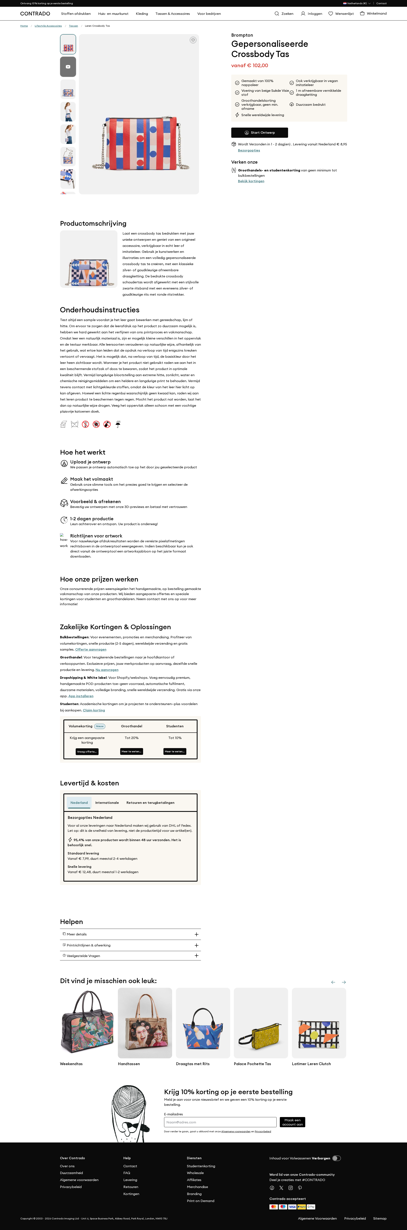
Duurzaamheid (71, 1173)
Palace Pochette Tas (252, 1063)
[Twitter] (283, 1187)
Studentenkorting (201, 1166)
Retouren (130, 1187)
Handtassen (129, 1063)
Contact (381, 3)
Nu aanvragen (107, 670)
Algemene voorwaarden (79, 1180)
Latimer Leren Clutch (311, 1063)
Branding (194, 1194)
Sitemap (380, 1218)
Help (127, 1158)
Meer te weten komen (132, 751)
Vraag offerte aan (88, 751)
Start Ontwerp (263, 132)
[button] (139, 114)
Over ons (67, 1166)
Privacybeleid (71, 1187)
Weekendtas (71, 1063)
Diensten (194, 1158)
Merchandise (197, 1187)
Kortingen (131, 1194)
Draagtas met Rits (193, 1063)
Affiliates (194, 1180)
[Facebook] (273, 1187)
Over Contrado (72, 1158)
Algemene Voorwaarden (317, 1218)
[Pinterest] (301, 1187)
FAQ (126, 1173)
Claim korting (94, 710)
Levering (130, 1180)
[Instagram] (292, 1187)
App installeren (80, 696)
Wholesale (195, 1173)
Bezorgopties (249, 150)
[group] (68, 44)
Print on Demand (200, 1201)
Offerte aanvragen (90, 649)
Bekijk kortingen (251, 181)
